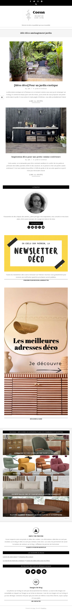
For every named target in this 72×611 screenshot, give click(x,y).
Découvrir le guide (36, 419)
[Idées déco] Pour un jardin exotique (36, 85)
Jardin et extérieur (41, 88)
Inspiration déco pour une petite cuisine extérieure (36, 157)
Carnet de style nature (10, 557)
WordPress (43, 608)
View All (66, 518)
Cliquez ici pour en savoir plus (36, 547)
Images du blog (36, 587)
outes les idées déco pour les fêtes (38, 561)
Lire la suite (36, 101)
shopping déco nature (26, 557)
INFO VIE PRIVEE (36, 536)
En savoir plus (36, 223)
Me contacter (36, 601)
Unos (34, 608)
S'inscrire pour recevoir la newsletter (36, 280)
